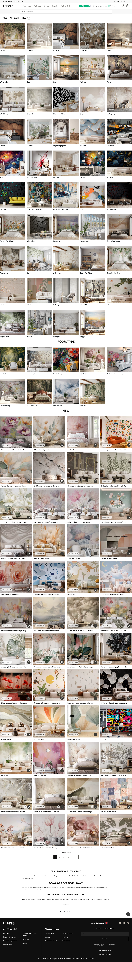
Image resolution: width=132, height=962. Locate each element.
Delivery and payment (10, 941)
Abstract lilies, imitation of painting (13, 631)
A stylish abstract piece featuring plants (80, 667)
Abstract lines (6, 739)
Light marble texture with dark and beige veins (47, 486)
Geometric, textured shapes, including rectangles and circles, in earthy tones (80, 486)
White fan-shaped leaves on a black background (114, 703)
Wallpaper (25, 943)
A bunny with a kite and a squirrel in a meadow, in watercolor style (14, 848)
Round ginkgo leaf (73, 739)
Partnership (66, 941)
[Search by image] (106, 11)
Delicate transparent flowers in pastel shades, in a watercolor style (47, 522)
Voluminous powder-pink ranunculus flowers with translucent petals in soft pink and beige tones (80, 848)
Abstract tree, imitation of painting (79, 631)
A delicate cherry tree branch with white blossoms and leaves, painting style (14, 812)
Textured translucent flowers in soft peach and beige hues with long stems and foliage (80, 775)
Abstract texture (40, 775)
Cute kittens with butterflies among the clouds (114, 594)
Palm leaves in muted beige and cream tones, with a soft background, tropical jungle (47, 812)
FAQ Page (6, 933)
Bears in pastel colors (108, 812)
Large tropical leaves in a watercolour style (14, 667)
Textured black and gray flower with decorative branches (114, 667)
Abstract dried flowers (42, 558)
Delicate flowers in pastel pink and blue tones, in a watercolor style (80, 522)
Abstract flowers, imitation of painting (114, 631)
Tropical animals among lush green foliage (47, 703)
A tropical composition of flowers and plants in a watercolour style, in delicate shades (47, 667)
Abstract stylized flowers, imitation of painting (14, 450)
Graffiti (103, 739)
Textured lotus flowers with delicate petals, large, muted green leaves (14, 522)
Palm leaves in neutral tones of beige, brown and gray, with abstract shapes (114, 775)
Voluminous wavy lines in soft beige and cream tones (14, 558)
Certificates (25, 939)
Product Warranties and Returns (29, 934)
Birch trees (4, 775)
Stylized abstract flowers (10, 594)
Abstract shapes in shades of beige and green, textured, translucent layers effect (80, 812)
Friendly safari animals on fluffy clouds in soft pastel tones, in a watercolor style (114, 522)
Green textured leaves (108, 848)
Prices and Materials (9, 937)
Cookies (65, 937)
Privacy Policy (49, 933)
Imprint (47, 937)
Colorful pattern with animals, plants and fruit (114, 450)
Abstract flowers (73, 450)
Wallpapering (7, 944)
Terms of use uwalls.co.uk (53, 941)
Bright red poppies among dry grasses (14, 703)
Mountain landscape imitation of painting (47, 631)
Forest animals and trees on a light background (80, 703)
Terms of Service (67, 933)
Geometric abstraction (109, 558)
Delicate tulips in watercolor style (46, 848)
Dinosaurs (71, 594)
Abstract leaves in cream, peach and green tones (14, 486)
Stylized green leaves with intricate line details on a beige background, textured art (114, 486)
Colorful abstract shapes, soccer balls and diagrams (47, 594)
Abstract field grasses (42, 450)
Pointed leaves (39, 739)
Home (61, 912)
